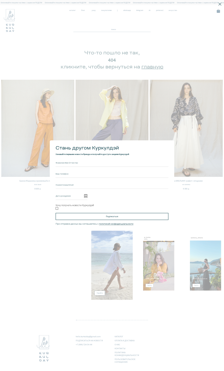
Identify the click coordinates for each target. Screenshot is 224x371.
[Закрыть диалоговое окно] (220, 4)
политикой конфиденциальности (116, 224)
